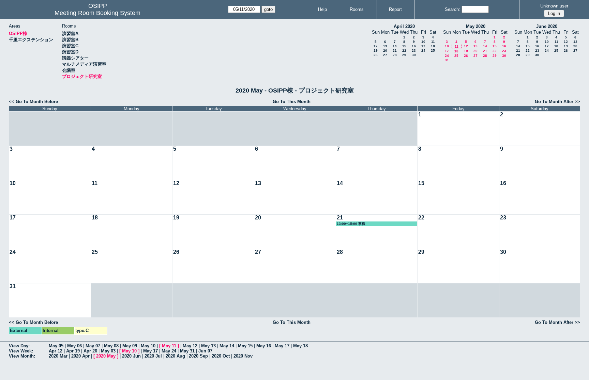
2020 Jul (153, 356)
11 (433, 42)
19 (376, 50)
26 (376, 55)
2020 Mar (58, 356)
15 (404, 46)
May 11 (169, 345)
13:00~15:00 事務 (351, 224)
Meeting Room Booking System (97, 13)
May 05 (56, 345)
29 (404, 55)
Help (322, 9)
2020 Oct (221, 356)
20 (385, 50)
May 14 (227, 345)
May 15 (245, 345)
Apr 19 (73, 350)
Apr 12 (55, 350)
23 (414, 50)
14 (395, 46)
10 (423, 42)
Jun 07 (205, 350)
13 (385, 46)
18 (433, 46)
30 (414, 55)
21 (395, 50)
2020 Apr (80, 356)
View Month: (22, 356)
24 (423, 50)
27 (385, 55)
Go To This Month (292, 101)
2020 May (106, 356)
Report (395, 9)
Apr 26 (90, 350)
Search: (452, 9)
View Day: (19, 345)
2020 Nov (243, 356)
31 (447, 60)
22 (404, 50)
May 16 (263, 345)
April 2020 (404, 26)
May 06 (74, 345)
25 (433, 50)
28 (395, 55)
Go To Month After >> (557, 101)
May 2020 (475, 26)
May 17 (282, 345)
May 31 (187, 350)
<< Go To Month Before (33, 101)
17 (423, 46)
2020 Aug (175, 356)
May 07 (93, 345)
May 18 (300, 345)
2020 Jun (131, 356)
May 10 (148, 345)
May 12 (190, 345)
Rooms (357, 9)
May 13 (208, 345)
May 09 (129, 345)
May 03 (108, 350)
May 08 (111, 345)
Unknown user (554, 6)
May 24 (169, 350)
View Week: (21, 350)
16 (414, 46)
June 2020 (546, 26)
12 (376, 46)
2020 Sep (198, 356)
